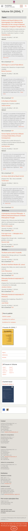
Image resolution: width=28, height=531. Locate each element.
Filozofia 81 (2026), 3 (7, 384)
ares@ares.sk (7, 483)
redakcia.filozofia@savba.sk (11, 432)
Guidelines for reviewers (9, 322)
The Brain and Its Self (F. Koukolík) (11, 252)
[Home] (2, 6)
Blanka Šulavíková (6, 71)
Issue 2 (4, 369)
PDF (12, 62)
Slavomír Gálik (5, 242)
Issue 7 (11, 367)
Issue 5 (4, 372)
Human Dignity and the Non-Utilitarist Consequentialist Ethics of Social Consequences (12, 136)
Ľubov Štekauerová (6, 271)
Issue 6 (4, 374)
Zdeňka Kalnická (5, 105)
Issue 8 (11, 369)
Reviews (4, 357)
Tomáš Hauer (5, 180)
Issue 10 (11, 372)
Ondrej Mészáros (5, 35)
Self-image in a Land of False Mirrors (12, 65)
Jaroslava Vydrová (6, 287)
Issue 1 (4, 367)
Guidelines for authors (8, 319)
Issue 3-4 (5, 371)
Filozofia (8, 6)
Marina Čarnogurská (6, 226)
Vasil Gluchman (5, 146)
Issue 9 (11, 371)
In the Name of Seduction (9, 101)
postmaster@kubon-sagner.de (12, 494)
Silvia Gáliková (5, 257)
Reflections (5, 355)
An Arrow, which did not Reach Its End (12, 176)
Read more (6, 57)
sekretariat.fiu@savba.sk (10, 456)
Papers (4, 352)
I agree (14, 528)
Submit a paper (6, 316)
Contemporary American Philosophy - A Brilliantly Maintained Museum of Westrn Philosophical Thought (13, 215)
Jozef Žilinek (4, 303)
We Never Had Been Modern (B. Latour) (13, 264)
